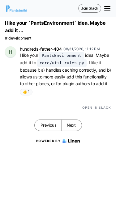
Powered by (48, 141)
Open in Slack (96, 107)
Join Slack (89, 8)
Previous (49, 125)
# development (18, 38)
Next (71, 125)
